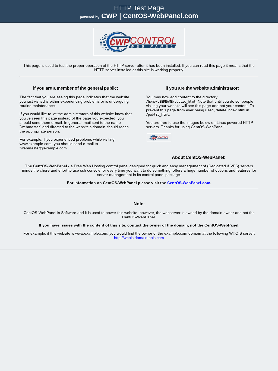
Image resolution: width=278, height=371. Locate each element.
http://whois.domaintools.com (139, 237)
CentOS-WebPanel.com (188, 183)
